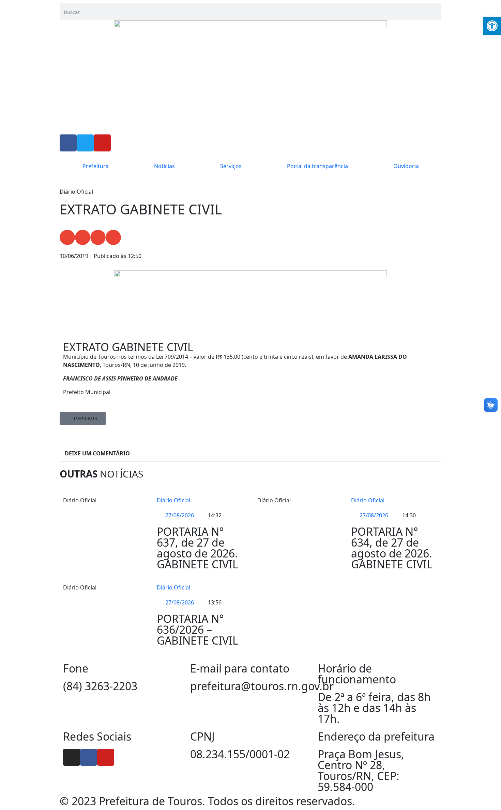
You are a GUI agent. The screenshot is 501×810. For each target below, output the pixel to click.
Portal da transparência (317, 166)
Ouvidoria (406, 166)
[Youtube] (105, 757)
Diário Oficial (173, 500)
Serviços (231, 166)
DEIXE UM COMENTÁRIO (97, 453)
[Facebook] (88, 757)
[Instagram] (71, 757)
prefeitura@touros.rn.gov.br (262, 686)
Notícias (164, 166)
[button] (67, 237)
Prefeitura (95, 166)
